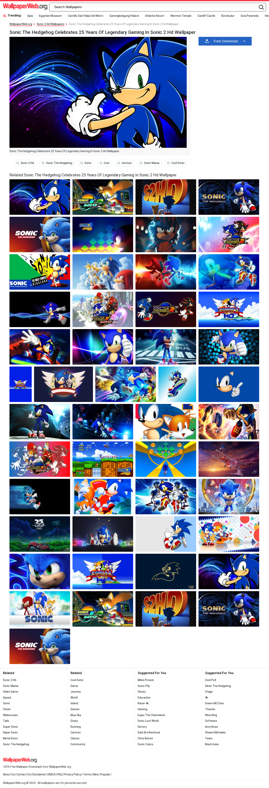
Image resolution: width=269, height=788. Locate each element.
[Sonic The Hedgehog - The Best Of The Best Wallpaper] (39, 272)
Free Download (226, 41)
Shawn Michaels (215, 732)
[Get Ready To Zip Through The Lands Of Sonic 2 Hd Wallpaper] (39, 234)
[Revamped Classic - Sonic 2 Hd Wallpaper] (229, 421)
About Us (9, 774)
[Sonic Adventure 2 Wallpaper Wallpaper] (229, 234)
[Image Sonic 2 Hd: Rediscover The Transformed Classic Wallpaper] (165, 421)
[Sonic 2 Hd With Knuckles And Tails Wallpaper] (39, 609)
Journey (75, 691)
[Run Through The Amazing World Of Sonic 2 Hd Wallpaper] (165, 534)
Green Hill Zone (214, 703)
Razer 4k (143, 703)
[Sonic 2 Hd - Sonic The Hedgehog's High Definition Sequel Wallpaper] (229, 534)
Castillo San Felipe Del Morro (85, 15)
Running (75, 726)
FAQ (59, 774)
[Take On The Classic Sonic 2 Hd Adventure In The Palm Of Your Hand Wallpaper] (165, 197)
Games (75, 709)
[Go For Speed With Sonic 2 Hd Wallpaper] (102, 459)
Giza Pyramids (250, 15)
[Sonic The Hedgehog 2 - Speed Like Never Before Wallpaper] (102, 347)
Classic (75, 738)
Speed (7, 697)
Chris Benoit (145, 738)
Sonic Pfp (144, 686)
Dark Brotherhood (149, 732)
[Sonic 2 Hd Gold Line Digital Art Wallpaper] (165, 571)
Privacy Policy (72, 774)
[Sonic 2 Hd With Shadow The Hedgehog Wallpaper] (165, 309)
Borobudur (228, 15)
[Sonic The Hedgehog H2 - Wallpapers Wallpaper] (102, 571)
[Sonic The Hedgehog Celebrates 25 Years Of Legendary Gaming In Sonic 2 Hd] (39, 197)
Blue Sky (75, 715)
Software (211, 720)
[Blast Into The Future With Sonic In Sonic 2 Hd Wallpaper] (165, 272)
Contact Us (23, 774)
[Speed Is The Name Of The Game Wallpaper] (102, 197)
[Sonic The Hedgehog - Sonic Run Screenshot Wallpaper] (165, 459)
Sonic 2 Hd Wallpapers (50, 24)
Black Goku (212, 744)
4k (206, 697)
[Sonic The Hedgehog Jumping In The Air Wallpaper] (177, 384)
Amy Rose (211, 726)
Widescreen (10, 715)
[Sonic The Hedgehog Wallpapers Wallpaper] (229, 272)
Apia (30, 15)
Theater (210, 709)
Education (144, 697)
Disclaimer (39, 774)
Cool (106, 163)
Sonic (88, 163)
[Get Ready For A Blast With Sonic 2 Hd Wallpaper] (229, 384)
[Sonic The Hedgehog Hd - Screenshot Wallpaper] (229, 309)
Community (77, 744)
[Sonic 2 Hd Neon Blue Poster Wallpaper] (39, 571)
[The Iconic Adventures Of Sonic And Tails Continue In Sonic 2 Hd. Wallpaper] (39, 534)
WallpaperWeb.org (20, 24)
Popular (105, 774)
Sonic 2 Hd (27, 163)
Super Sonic (10, 726)
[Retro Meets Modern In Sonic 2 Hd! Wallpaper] (102, 496)
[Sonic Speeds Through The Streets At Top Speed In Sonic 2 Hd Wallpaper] (102, 421)
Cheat (7, 709)
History (142, 726)
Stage (209, 691)
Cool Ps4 (210, 680)
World (74, 697)
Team (208, 738)
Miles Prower (146, 680)
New (96, 774)
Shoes (142, 691)
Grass (74, 720)
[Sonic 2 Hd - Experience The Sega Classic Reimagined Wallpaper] (20, 384)
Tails (6, 720)
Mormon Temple (181, 15)
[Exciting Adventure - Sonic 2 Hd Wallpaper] (229, 459)
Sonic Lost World (148, 720)
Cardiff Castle (206, 15)
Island (74, 703)
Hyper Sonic (10, 732)
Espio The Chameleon (151, 715)
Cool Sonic (178, 163)
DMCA (51, 774)
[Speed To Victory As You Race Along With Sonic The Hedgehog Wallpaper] (39, 496)
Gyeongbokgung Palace (124, 15)
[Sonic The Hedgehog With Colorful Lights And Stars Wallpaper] (102, 534)
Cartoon (127, 163)
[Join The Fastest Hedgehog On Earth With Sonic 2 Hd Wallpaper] (229, 347)
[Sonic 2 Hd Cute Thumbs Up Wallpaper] (39, 421)
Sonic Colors (145, 744)
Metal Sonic (10, 738)
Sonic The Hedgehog (59, 163)
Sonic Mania (151, 163)
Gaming (142, 709)
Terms (87, 774)
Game (74, 686)
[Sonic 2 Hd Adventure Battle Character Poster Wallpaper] (39, 459)
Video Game (10, 691)
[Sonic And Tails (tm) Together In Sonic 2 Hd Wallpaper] (125, 384)
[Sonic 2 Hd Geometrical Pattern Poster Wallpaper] (102, 234)
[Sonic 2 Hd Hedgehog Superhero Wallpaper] (165, 347)
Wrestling (211, 715)
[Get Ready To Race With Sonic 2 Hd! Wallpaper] (63, 384)
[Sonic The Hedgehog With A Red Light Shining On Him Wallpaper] (165, 234)
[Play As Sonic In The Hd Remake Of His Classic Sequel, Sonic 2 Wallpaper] (229, 197)
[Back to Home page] (25, 7)
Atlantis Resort (154, 15)
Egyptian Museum (50, 15)
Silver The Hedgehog (218, 686)
